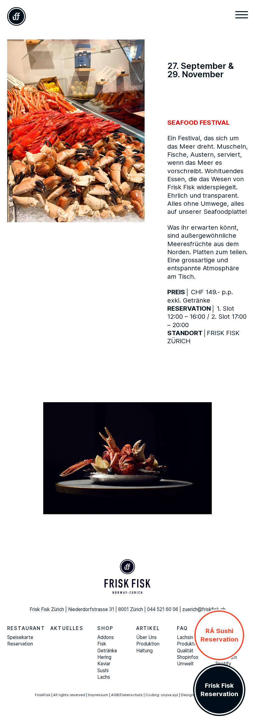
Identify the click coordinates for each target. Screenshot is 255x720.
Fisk (101, 644)
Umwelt (185, 664)
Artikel (148, 628)
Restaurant (26, 628)
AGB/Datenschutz (127, 695)
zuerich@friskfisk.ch (203, 609)
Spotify (223, 664)
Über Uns (146, 637)
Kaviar (103, 664)
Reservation (20, 644)
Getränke (107, 651)
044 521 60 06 (162, 609)
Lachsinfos (188, 637)
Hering (104, 657)
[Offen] (241, 15)
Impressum (98, 695)
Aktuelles (66, 628)
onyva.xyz (169, 695)
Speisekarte (20, 637)
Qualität (185, 651)
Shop (105, 628)
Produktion (148, 644)
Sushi (103, 670)
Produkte (187, 644)
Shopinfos (187, 657)
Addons (105, 637)
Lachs (103, 677)
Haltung (144, 651)
